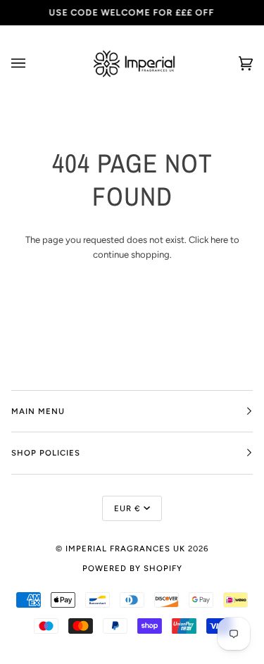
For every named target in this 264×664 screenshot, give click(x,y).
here (219, 239)
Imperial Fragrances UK (125, 548)
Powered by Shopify (132, 568)
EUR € (127, 508)
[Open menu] (32, 63)
